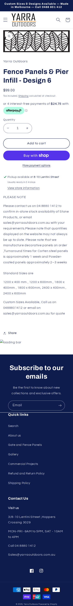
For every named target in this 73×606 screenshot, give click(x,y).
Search (13, 426)
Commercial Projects (23, 464)
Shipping (23, 96)
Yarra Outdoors (31, 604)
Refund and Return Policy (26, 473)
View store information (24, 188)
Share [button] (12, 333)
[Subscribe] (60, 405)
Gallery (13, 454)
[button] (5, 20)
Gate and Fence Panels (25, 444)
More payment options (36, 165)
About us (14, 435)
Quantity (9, 119)
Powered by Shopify (48, 604)
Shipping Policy (19, 483)
